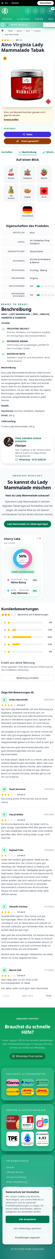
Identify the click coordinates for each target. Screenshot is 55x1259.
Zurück (6, 995)
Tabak (39, 19)
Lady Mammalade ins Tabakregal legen (27, 524)
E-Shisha (23, 19)
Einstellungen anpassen (27, 1237)
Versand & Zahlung (16, 1177)
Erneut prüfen (11, 119)
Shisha (7, 19)
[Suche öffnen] (43, 11)
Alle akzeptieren (27, 1219)
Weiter (49, 995)
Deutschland (45, 3)
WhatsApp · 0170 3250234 (30, 459)
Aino (28, 31)
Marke (19, 31)
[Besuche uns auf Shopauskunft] (42, 1139)
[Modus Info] (2, 25)
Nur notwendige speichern (27, 1228)
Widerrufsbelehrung (16, 1181)
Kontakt (10, 1167)
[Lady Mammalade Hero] (27, 81)
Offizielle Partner (15, 1172)
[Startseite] (5, 11)
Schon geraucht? (30, 141)
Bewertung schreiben (27, 677)
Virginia (37, 31)
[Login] (28, 11)
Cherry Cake (12, 539)
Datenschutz (12, 1186)
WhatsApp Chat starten (29, 1056)
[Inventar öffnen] (35, 11)
